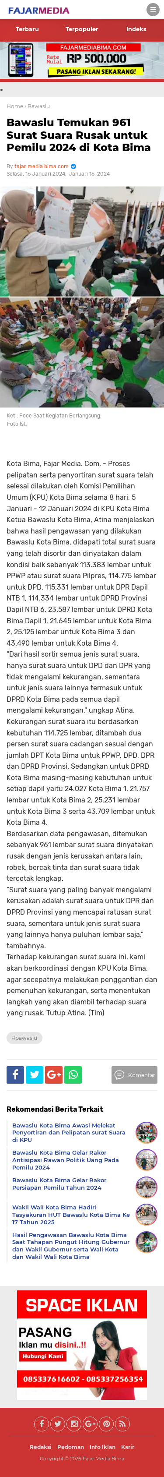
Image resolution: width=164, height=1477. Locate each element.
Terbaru (27, 28)
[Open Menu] (153, 9)
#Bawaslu (24, 1038)
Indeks (136, 28)
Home (15, 106)
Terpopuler (82, 28)
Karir (127, 1447)
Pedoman (70, 1447)
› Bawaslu (37, 106)
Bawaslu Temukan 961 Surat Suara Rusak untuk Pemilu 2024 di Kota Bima (79, 135)
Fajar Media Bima (103, 1459)
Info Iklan (102, 1447)
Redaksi (41, 1447)
